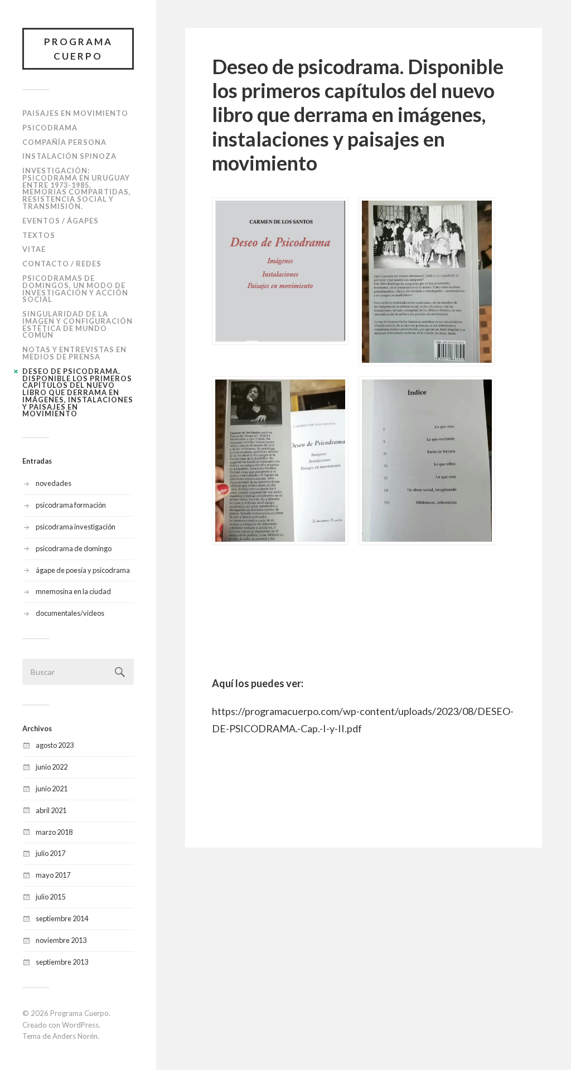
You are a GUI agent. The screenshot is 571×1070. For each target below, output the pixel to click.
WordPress (80, 1024)
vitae (34, 249)
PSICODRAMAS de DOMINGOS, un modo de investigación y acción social (75, 289)
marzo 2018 (54, 832)
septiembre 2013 (62, 961)
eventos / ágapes (60, 220)
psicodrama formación (71, 504)
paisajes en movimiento (75, 113)
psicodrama (50, 127)
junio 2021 (51, 788)
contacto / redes (61, 263)
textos (38, 235)
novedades (53, 483)
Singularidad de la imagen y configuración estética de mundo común (77, 324)
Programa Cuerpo (78, 49)
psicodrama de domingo (74, 548)
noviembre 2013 (61, 940)
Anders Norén (75, 1036)
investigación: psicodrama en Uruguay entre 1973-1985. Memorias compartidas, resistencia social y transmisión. (76, 188)
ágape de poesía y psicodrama (83, 570)
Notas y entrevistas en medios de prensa (74, 353)
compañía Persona (64, 142)
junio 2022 (51, 766)
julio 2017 (50, 853)
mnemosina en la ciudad (73, 591)
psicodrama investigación (75, 526)
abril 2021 (51, 810)
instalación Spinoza (69, 156)
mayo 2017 (53, 874)
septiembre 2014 (62, 918)
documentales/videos (70, 613)
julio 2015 (50, 896)
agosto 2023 (55, 745)
